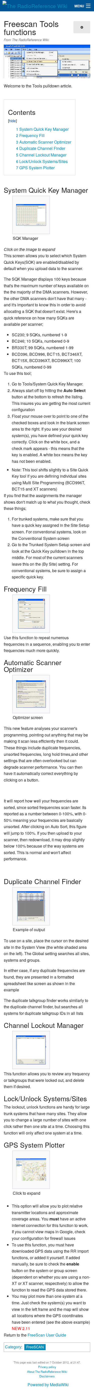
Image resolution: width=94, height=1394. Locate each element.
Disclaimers (47, 1376)
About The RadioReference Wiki (47, 1372)
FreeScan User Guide (47, 1335)
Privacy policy (47, 1367)
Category (13, 1347)
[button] (9, 105)
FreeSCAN (35, 1346)
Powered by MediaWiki (48, 1384)
